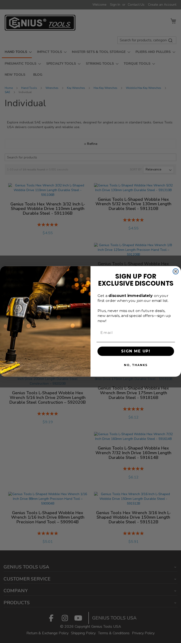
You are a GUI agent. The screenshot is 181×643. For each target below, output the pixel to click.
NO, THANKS (136, 365)
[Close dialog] (176, 271)
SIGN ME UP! (135, 351)
